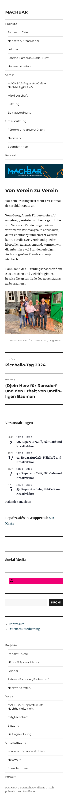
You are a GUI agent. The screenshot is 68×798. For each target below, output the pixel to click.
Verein (9, 75)
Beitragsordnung (20, 112)
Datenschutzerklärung (24, 629)
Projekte (11, 24)
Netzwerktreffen (19, 66)
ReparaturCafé (18, 32)
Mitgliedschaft (18, 95)
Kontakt (11, 155)
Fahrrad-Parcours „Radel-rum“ (28, 58)
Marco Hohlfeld (19, 340)
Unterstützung (15, 121)
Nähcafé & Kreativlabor (23, 41)
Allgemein (55, 340)
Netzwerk (14, 138)
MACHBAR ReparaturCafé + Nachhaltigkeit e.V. (27, 85)
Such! (56, 602)
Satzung (13, 104)
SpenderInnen (18, 146)
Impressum (16, 624)
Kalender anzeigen (18, 501)
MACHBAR (16, 12)
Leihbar (13, 49)
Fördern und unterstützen (26, 129)
